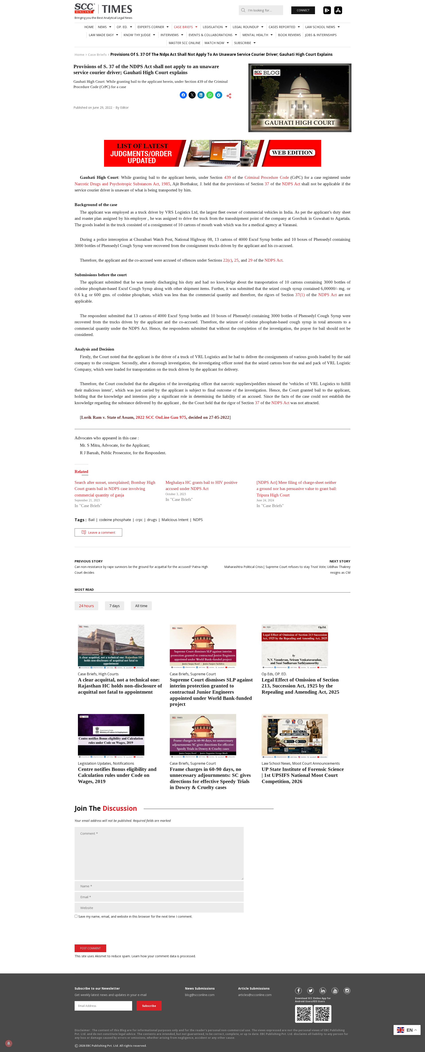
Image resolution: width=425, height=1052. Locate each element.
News (102, 27)
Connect (303, 10)
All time (141, 605)
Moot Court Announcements (316, 763)
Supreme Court (203, 674)
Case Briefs (183, 27)
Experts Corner (150, 27)
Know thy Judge (137, 35)
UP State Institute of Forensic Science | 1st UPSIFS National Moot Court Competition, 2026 (303, 775)
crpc (139, 519)
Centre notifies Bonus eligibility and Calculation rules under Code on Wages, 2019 (117, 775)
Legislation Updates (94, 763)
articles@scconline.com (255, 995)
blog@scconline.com (199, 995)
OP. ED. (122, 27)
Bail (91, 519)
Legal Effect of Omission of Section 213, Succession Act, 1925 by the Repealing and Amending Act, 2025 (300, 686)
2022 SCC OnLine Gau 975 (161, 417)
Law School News (320, 27)
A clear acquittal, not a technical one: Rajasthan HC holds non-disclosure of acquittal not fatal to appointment (120, 686)
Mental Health (255, 35)
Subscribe (242, 43)
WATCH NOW (214, 43)
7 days (114, 605)
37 (267, 183)
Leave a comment (101, 532)
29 (250, 260)
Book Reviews (289, 35)
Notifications (123, 763)
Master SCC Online (184, 43)
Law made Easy (101, 35)
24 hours (86, 605)
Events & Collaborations (210, 35)
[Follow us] (298, 990)
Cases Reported (282, 27)
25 (236, 260)
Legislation (213, 27)
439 (227, 177)
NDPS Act (291, 183)
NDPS (198, 519)
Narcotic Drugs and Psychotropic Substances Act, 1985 (122, 183)
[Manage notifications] (8, 1043)
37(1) (300, 294)
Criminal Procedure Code (267, 177)
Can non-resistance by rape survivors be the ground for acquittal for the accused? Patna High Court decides (141, 567)
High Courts (109, 674)
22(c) (227, 260)
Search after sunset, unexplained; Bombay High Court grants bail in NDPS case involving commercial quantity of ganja (115, 488)
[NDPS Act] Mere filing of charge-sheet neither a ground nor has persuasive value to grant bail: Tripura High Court (297, 488)
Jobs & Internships (321, 35)
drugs (152, 519)
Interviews (169, 35)
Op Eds (267, 674)
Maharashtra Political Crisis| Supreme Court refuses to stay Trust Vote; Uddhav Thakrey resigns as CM (287, 567)
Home (89, 27)
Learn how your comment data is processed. (163, 956)
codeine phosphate (115, 519)
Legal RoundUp (246, 27)
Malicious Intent (175, 519)
